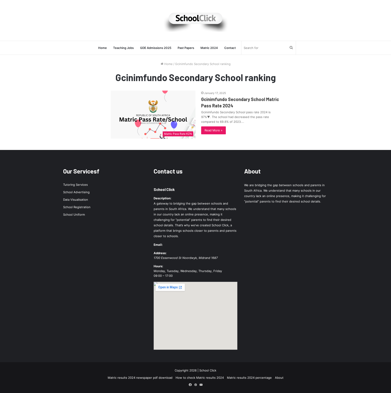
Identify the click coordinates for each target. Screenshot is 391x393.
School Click (164, 189)
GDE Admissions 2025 (155, 48)
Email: (158, 244)
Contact (230, 48)
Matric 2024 (209, 48)
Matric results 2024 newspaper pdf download (140, 377)
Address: (160, 253)
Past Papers (186, 48)
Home (102, 48)
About (279, 377)
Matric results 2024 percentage (249, 377)
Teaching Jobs (123, 48)
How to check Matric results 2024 (200, 377)
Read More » (213, 130)
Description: (162, 198)
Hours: (158, 266)
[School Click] (195, 20)
